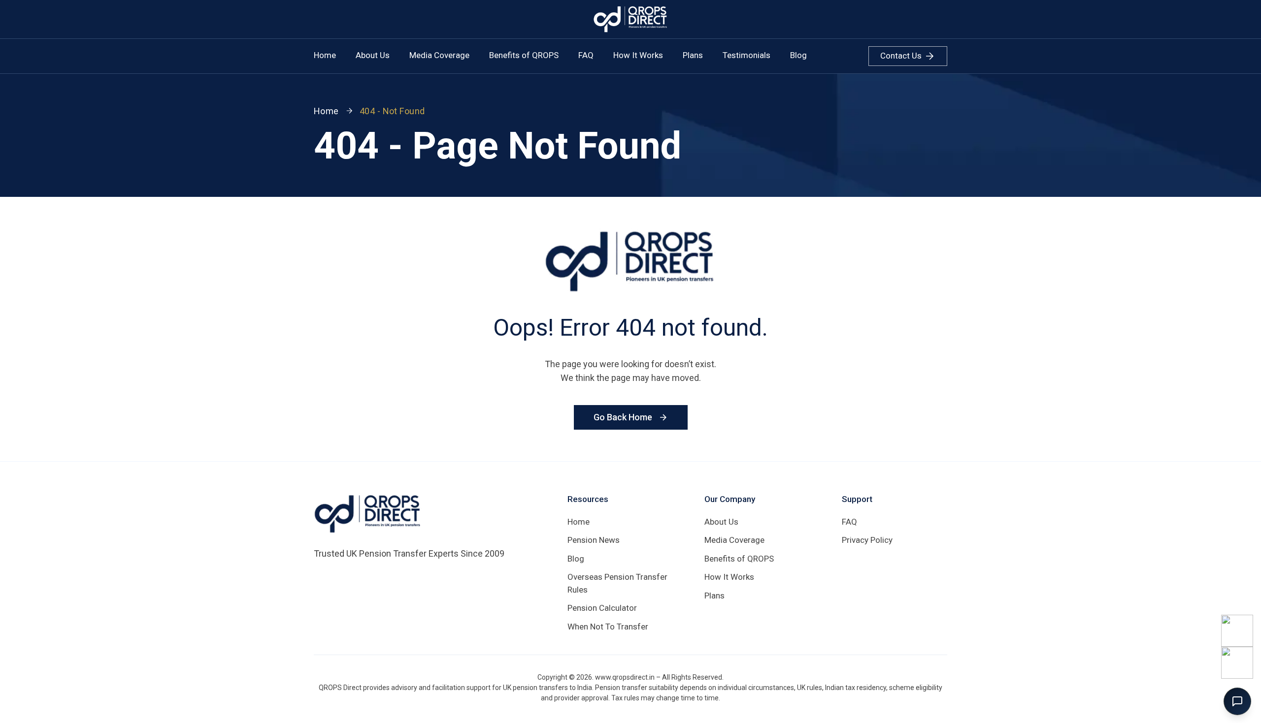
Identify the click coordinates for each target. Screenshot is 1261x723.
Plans (693, 55)
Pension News (593, 540)
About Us (373, 55)
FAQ (586, 55)
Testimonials (746, 55)
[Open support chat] (1237, 701)
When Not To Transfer (607, 626)
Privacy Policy (867, 540)
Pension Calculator (602, 608)
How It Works (638, 55)
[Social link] (1237, 631)
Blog (798, 55)
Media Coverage (439, 55)
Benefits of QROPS (524, 55)
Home (325, 55)
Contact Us (901, 56)
